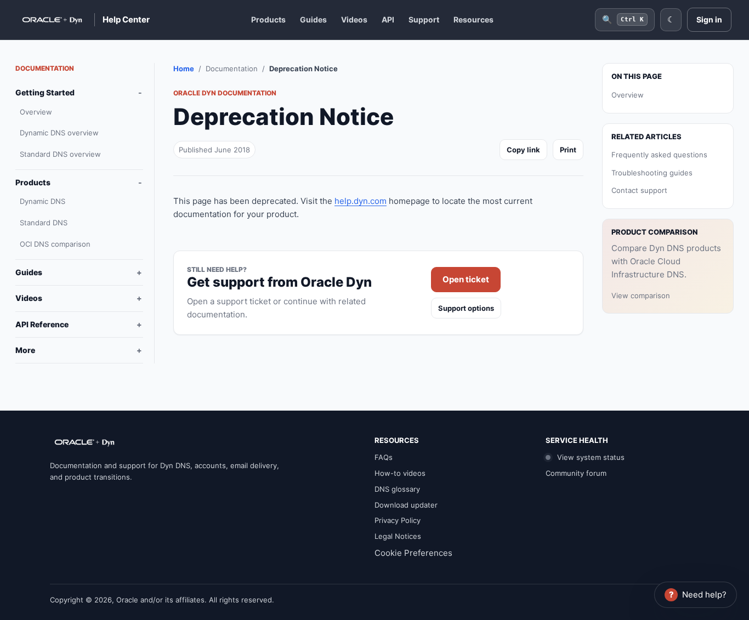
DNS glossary (397, 489)
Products (268, 19)
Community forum (576, 473)
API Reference (42, 324)
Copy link (523, 149)
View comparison (640, 295)
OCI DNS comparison (55, 244)
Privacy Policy (397, 520)
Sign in (709, 19)
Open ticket (465, 279)
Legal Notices (397, 536)
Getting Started (45, 92)
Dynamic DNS (42, 201)
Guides (313, 19)
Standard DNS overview (60, 154)
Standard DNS (43, 222)
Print (568, 149)
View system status (590, 457)
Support (423, 19)
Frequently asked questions (659, 154)
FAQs (383, 457)
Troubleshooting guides (652, 172)
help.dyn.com (360, 201)
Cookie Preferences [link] (413, 553)
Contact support (639, 190)
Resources (473, 19)
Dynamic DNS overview (59, 132)
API (388, 19)
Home (183, 68)
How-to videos (399, 473)
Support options (466, 308)
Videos (354, 19)
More (25, 350)
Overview (36, 111)
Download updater (406, 504)
